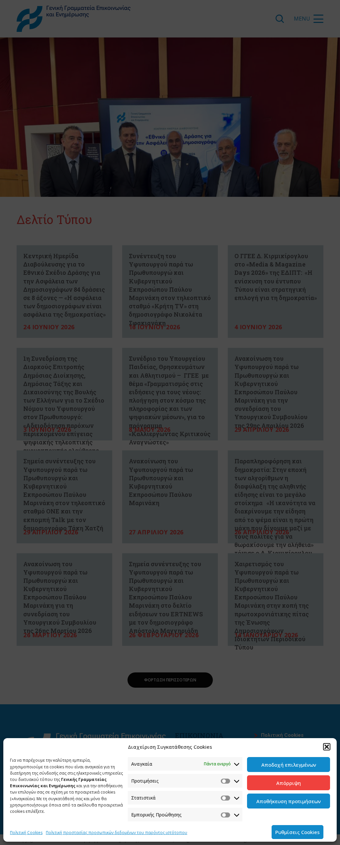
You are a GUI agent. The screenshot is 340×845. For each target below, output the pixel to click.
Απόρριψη (288, 783)
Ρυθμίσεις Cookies (297, 832)
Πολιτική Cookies (26, 832)
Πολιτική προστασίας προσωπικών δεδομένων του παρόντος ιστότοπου (116, 832)
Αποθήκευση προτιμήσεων (288, 801)
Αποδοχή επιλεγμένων (288, 764)
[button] (326, 746)
